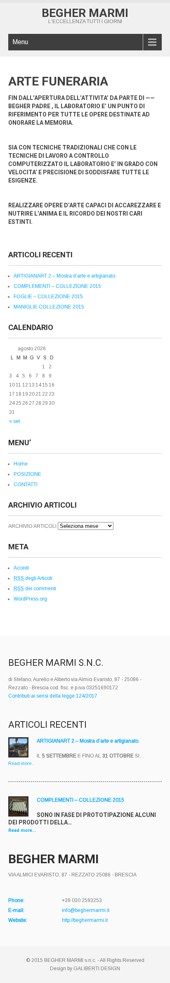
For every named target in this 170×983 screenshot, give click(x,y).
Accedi (21, 568)
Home (21, 464)
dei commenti (35, 588)
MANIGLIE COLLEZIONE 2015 (49, 307)
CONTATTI (26, 484)
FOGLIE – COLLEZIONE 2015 (48, 296)
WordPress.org (30, 599)
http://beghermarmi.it (85, 920)
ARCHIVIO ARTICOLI (32, 526)
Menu (20, 41)
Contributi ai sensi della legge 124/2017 (52, 696)
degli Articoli (33, 578)
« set (14, 421)
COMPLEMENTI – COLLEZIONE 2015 (57, 286)
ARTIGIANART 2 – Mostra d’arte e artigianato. (65, 276)
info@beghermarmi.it (85, 910)
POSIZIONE (27, 474)
